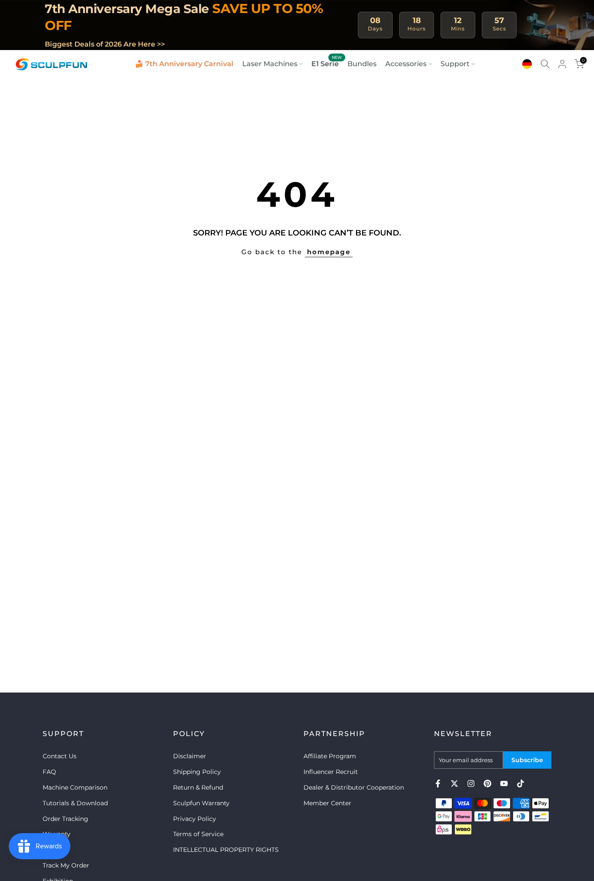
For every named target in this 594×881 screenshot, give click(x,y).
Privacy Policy (194, 819)
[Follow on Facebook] (438, 783)
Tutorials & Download (75, 803)
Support (455, 64)
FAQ (49, 772)
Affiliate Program (330, 756)
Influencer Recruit (331, 772)
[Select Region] (527, 64)
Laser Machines (269, 64)
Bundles (362, 64)
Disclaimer (189, 756)
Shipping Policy (197, 772)
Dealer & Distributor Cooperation (354, 787)
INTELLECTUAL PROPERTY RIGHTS (226, 850)
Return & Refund (198, 787)
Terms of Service (198, 834)
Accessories (406, 64)
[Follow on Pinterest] (487, 783)
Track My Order (66, 865)
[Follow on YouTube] (504, 783)
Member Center (327, 803)
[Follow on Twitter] (454, 783)
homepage (328, 252)
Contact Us (60, 756)
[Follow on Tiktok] (520, 783)
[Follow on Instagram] (471, 783)
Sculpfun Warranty (201, 803)
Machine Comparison (75, 787)
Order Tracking (65, 819)
